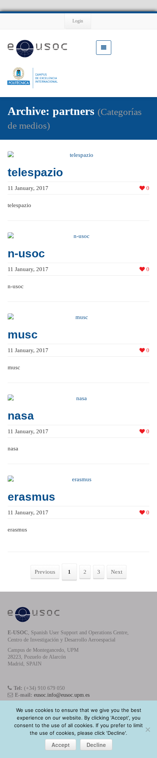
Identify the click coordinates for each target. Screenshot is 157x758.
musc (23, 334)
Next (116, 572)
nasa (21, 415)
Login (77, 21)
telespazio (35, 172)
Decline (96, 744)
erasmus (31, 496)
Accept (60, 744)
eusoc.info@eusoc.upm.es (62, 695)
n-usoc (26, 253)
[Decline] (147, 729)
